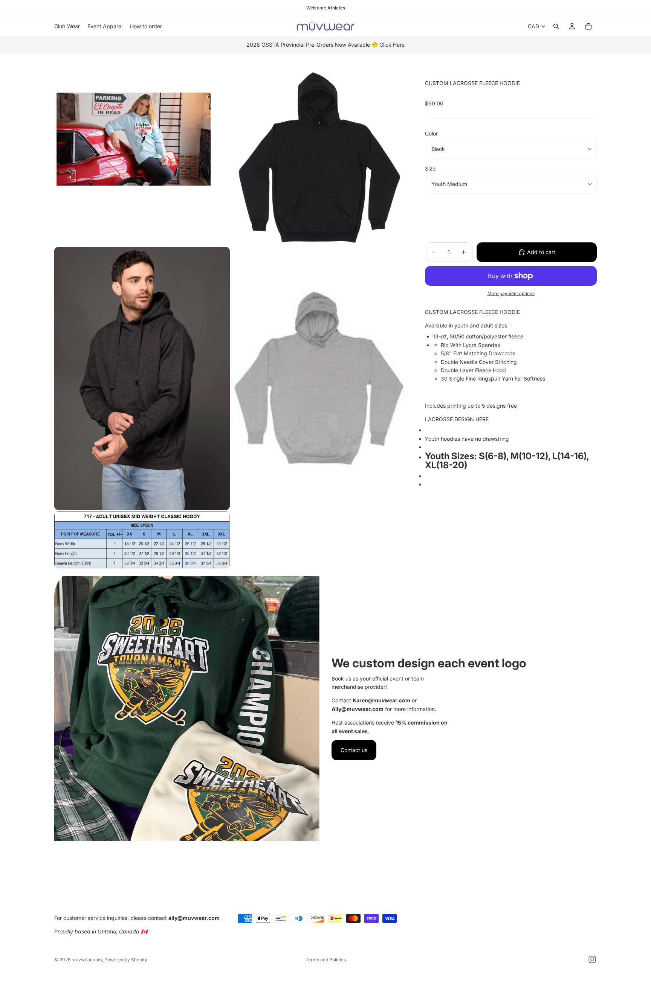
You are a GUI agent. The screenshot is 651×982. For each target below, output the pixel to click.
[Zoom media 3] (142, 378)
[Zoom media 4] (319, 378)
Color (431, 133)
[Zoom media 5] (142, 540)
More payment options (511, 293)
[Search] (556, 26)
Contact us (354, 750)
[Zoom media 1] (142, 157)
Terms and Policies (326, 959)
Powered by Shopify (125, 959)
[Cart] (588, 26)
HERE (482, 419)
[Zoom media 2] (319, 157)
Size (430, 168)
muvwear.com (87, 959)
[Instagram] (592, 959)
